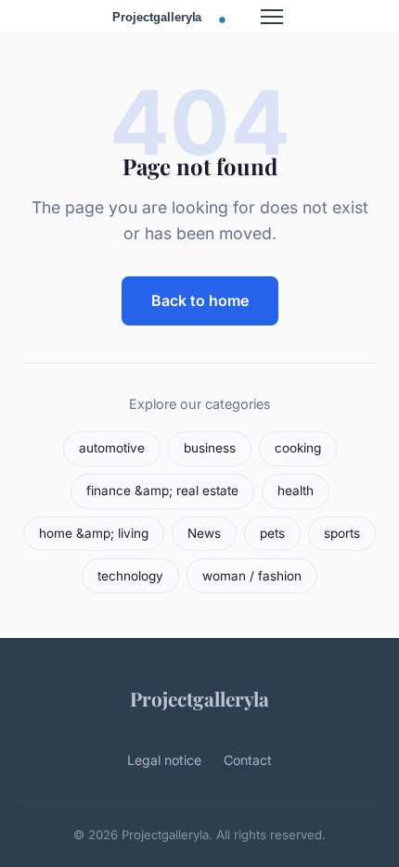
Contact (248, 760)
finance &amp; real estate (162, 490)
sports (342, 533)
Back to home (200, 300)
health (295, 490)
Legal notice (164, 760)
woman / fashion (252, 575)
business (210, 447)
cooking (298, 447)
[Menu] (271, 17)
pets (272, 533)
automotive (112, 447)
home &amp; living (93, 533)
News (204, 533)
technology (130, 575)
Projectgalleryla (199, 698)
